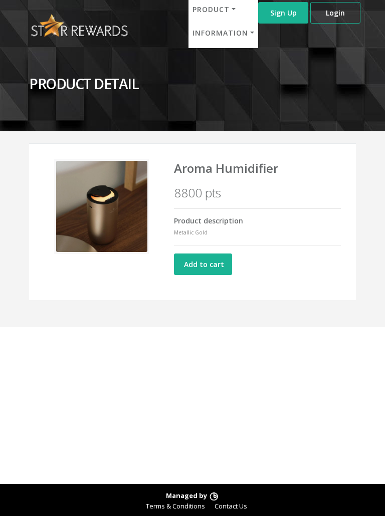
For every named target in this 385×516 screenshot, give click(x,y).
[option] (101, 206)
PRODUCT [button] (211, 9)
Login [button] (335, 13)
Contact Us (231, 505)
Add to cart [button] (203, 264)
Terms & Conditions (175, 505)
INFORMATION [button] (220, 33)
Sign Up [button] (283, 13)
